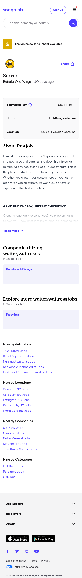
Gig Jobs (9, 476)
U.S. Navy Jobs (13, 427)
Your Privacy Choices (26, 567)
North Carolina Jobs (17, 410)
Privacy (45, 561)
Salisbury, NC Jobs (16, 394)
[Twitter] (17, 551)
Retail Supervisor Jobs (18, 356)
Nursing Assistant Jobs (19, 361)
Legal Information (16, 561)
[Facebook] (7, 551)
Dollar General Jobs (17, 438)
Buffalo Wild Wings (17, 82)
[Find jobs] (73, 23)
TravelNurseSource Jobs (20, 449)
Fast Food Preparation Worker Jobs (27, 372)
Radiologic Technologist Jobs (23, 366)
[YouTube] (36, 551)
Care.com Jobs (13, 433)
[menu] (74, 10)
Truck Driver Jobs (15, 350)
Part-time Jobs (13, 471)
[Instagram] (26, 551)
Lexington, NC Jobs (16, 400)
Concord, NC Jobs (16, 389)
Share (65, 63)
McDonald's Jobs (15, 443)
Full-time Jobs (13, 466)
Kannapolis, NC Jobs (17, 405)
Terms (33, 561)
